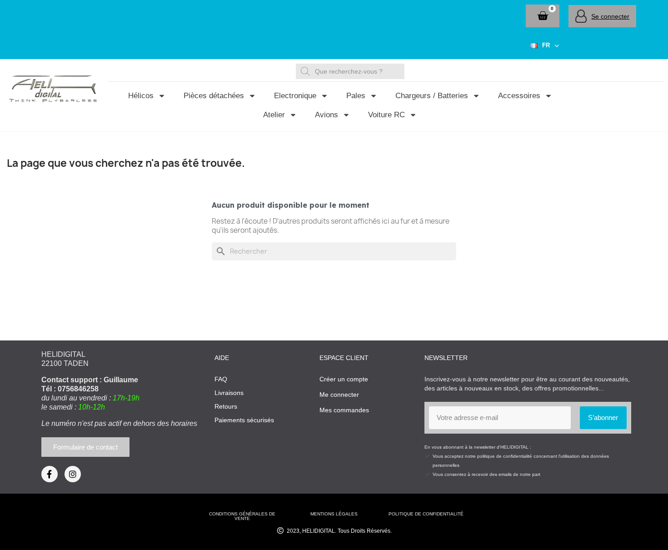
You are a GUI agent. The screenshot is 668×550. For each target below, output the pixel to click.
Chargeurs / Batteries (431, 95)
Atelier (274, 114)
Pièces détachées (214, 95)
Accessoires (519, 95)
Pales (355, 95)
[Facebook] (49, 474)
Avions (326, 114)
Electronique (295, 95)
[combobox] (351, 71)
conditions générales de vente (242, 516)
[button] (542, 16)
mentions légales (334, 513)
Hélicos (141, 95)
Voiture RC (386, 114)
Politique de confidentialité (426, 513)
